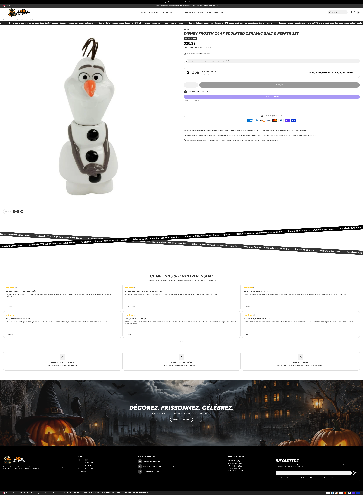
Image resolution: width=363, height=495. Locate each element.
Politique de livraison (85, 463)
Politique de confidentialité (87, 468)
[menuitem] (141, 12)
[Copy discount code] (357, 71)
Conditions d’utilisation (124, 493)
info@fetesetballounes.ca (152, 471)
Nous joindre (82, 471)
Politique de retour (84, 465)
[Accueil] (4, 19)
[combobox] (338, 12)
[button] (357, 12)
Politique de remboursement (83, 493)
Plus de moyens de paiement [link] (192, 100)
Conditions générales (204, 91)
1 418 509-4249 (151, 461)
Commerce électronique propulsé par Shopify (58, 493)
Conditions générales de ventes (89, 460)
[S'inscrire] (355, 473)
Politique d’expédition (140, 493)
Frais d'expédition (189, 47)
